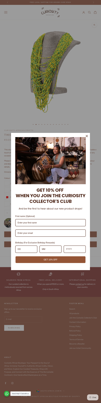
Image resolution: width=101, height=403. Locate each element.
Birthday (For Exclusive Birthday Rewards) (35, 243)
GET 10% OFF (50, 260)
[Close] (87, 136)
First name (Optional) (25, 216)
